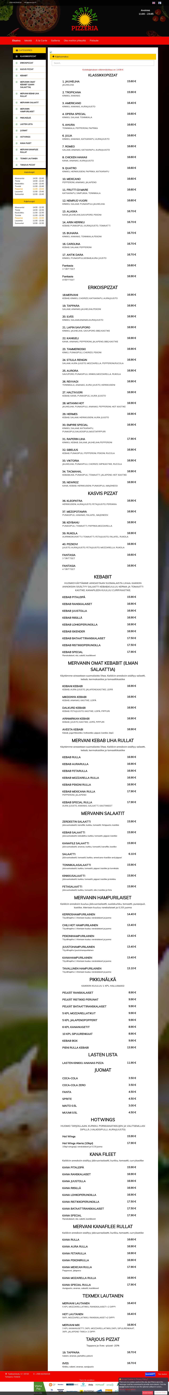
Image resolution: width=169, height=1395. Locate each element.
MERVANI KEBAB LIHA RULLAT (29, 94)
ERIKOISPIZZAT (26, 63)
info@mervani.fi (30, 2)
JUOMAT (23, 130)
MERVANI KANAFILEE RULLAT (29, 150)
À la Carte (41, 40)
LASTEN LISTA (26, 124)
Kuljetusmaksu (61, 56)
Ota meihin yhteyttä (75, 40)
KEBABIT (24, 75)
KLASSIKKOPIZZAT (28, 56)
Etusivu (16, 40)
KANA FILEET (25, 143)
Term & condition (86, 1380)
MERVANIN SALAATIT (29, 102)
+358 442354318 (14, 2)
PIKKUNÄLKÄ (25, 118)
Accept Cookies (147, 1392)
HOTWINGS (25, 137)
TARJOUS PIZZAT (27, 165)
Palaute (94, 40)
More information (127, 1389)
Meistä (28, 40)
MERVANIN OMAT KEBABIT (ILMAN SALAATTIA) (27, 84)
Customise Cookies (161, 1392)
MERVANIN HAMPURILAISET (27, 110)
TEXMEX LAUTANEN (28, 158)
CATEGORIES (25, 50)
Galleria (55, 40)
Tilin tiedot (162, 1374)
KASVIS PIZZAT (27, 69)
